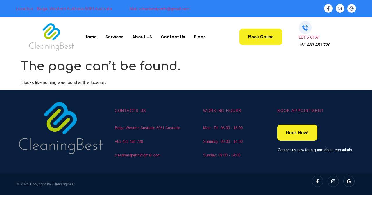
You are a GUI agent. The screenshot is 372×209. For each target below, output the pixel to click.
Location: (25, 8)
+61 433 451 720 (129, 141)
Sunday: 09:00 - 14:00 (221, 155)
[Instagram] (340, 8)
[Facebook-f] (328, 8)
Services (114, 37)
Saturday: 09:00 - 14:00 (223, 141)
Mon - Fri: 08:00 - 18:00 (223, 128)
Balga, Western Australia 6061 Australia (74, 8)
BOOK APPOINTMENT (300, 111)
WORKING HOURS (222, 111)
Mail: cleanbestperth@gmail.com (160, 8)
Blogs (200, 37)
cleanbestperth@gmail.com (138, 155)
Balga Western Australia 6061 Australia (147, 128)
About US (142, 37)
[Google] (351, 8)
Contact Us (173, 37)
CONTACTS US (130, 111)
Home (90, 37)
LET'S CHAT (309, 37)
